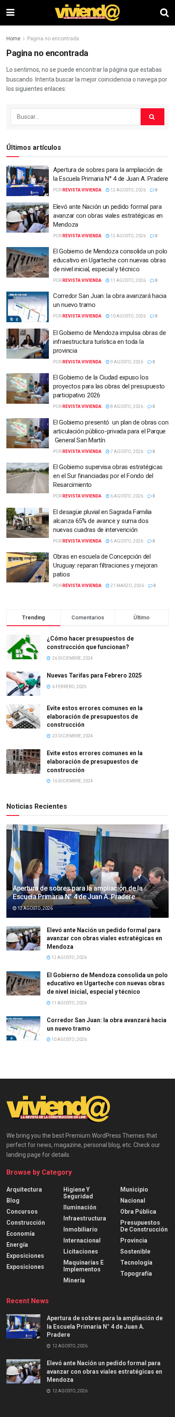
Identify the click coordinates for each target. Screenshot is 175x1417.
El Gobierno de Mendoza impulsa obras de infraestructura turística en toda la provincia (109, 341)
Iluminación (79, 1207)
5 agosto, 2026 (126, 541)
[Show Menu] (10, 12)
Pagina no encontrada (53, 39)
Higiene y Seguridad (78, 1193)
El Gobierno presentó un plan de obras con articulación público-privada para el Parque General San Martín (110, 431)
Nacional (132, 1200)
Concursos (22, 1211)
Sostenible (135, 1251)
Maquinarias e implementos (83, 1266)
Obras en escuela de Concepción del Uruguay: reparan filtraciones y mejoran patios (105, 565)
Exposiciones (25, 1255)
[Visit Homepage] (87, 12)
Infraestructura (84, 1218)
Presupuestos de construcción (144, 1226)
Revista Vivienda (82, 190)
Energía (17, 1244)
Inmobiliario (80, 1229)
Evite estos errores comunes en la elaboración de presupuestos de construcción (95, 716)
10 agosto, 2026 (128, 316)
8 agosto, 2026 (126, 406)
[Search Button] (164, 12)
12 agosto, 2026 (128, 190)
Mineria (74, 1280)
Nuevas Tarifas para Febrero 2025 (94, 675)
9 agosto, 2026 (126, 362)
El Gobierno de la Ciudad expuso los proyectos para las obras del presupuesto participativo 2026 (109, 386)
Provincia (133, 1240)
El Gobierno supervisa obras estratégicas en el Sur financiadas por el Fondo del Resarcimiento (108, 476)
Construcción (25, 1222)
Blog (13, 1200)
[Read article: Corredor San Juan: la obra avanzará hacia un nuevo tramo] (27, 307)
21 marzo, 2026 (127, 585)
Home (13, 39)
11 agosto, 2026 (128, 280)
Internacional (82, 1240)
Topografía (136, 1273)
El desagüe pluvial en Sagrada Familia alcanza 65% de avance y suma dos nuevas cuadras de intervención (102, 521)
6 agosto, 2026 (126, 496)
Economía (20, 1233)
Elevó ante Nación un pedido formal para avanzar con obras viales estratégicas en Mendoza (108, 215)
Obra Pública (138, 1211)
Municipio (134, 1189)
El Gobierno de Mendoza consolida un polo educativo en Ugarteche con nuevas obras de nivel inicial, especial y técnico (110, 260)
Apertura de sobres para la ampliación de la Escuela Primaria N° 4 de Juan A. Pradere (77, 892)
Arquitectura (24, 1189)
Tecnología (136, 1262)
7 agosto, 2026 (126, 451)
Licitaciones (80, 1251)
